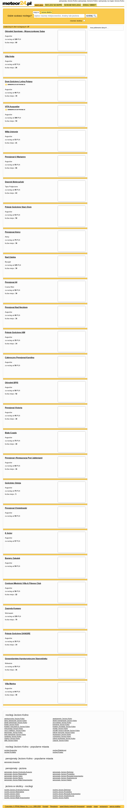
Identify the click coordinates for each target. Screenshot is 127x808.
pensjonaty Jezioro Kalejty (62, 780)
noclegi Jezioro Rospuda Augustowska (66, 794)
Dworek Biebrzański (14, 182)
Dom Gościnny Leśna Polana (18, 81)
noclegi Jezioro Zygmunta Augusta (16, 790)
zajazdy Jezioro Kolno (61, 740)
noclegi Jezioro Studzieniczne (63, 796)
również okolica (76, 21)
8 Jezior (8, 533)
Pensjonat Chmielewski (16, 508)
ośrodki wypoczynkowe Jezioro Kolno (66, 730)
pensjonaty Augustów (12, 762)
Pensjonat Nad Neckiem (16, 307)
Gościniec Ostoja (13, 483)
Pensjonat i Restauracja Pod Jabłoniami (23, 458)
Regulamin (54, 806)
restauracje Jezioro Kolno (62, 734)
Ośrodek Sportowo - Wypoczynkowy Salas (25, 31)
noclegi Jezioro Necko (12, 796)
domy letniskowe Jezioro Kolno (15, 721)
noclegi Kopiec (58, 752)
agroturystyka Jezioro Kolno (14, 719)
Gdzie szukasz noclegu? (20, 16)
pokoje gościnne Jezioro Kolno (64, 732)
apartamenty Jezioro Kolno (62, 719)
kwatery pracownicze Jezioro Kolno (17, 727)
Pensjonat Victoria (13, 408)
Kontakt (45, 806)
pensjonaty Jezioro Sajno (13, 776)
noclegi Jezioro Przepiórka (62, 792)
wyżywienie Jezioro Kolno (62, 723)
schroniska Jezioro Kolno (62, 736)
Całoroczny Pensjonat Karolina (19, 357)
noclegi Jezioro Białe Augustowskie (17, 798)
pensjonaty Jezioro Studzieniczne (65, 778)
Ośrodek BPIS (11, 383)
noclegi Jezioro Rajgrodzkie (14, 792)
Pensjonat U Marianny (15, 157)
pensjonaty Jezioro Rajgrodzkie (15, 774)
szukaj (89, 15)
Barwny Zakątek (12, 558)
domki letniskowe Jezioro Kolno (15, 723)
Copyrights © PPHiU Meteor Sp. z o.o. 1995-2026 (23, 806)
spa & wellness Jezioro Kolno (15, 730)
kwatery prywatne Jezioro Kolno (64, 727)
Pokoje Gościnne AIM (15, 332)
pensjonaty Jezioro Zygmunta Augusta (18, 772)
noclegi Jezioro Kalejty (61, 798)
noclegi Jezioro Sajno (12, 794)
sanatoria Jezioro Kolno (12, 736)
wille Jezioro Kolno (11, 740)
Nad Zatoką (10, 257)
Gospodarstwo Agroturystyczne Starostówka (26, 659)
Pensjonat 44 (11, 282)
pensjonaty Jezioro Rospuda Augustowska (68, 776)
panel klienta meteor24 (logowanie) (72, 806)
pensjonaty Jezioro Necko (13, 778)
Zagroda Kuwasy (13, 608)
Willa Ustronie (11, 132)
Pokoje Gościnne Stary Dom (18, 207)
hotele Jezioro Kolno (11, 725)
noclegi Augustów (10, 750)
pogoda (89, 806)
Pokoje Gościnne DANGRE (17, 633)
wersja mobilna (115, 806)
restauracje (104, 806)
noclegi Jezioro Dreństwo (62, 790)
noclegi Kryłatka (10, 752)
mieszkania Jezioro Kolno (13, 728)
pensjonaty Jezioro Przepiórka (63, 774)
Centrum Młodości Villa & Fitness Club (23, 583)
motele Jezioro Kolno (60, 728)
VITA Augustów (12, 107)
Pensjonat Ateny (12, 232)
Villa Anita (9, 56)
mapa (96, 806)
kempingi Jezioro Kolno (61, 725)
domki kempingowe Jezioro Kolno (65, 721)
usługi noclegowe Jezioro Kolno (64, 738)
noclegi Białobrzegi (59, 750)
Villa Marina (10, 684)
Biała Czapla (11, 433)
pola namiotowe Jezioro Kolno (15, 734)
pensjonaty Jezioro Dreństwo (63, 772)
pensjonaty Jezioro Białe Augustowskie (18, 780)
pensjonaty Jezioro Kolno (13, 732)
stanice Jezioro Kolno (12, 738)
